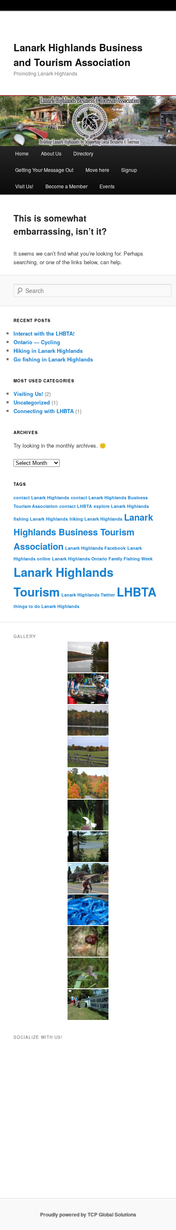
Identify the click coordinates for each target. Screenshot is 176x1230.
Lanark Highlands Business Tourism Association (83, 531)
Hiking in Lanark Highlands (48, 350)
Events (107, 186)
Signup (129, 169)
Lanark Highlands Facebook (95, 548)
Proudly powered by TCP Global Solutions (88, 1214)
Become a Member (66, 186)
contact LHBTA (75, 506)
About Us (51, 153)
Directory (83, 153)
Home (22, 153)
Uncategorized (32, 402)
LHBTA (136, 591)
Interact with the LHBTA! (44, 333)
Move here (97, 169)
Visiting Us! (28, 394)
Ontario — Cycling (37, 342)
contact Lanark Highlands (41, 497)
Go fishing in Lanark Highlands (53, 359)
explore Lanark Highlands (121, 506)
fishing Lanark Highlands (41, 519)
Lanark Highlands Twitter (88, 595)
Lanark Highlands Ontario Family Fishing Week (102, 559)
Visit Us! (24, 186)
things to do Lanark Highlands (46, 606)
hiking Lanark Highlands (96, 519)
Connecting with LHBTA (44, 411)
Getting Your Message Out (44, 169)
